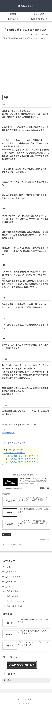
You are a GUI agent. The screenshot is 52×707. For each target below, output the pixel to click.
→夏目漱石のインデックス (13, 443)
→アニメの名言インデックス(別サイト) (21, 456)
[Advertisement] (26, 68)
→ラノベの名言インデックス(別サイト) (21, 462)
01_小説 (7, 534)
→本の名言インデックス (14, 453)
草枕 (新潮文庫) (8, 433)
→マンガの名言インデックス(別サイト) (21, 459)
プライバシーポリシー (26, 699)
